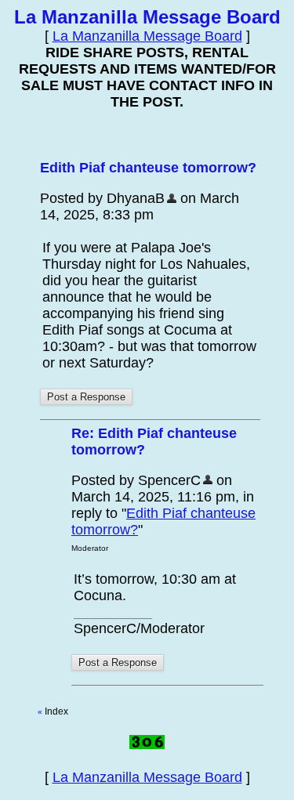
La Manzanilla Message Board (147, 36)
